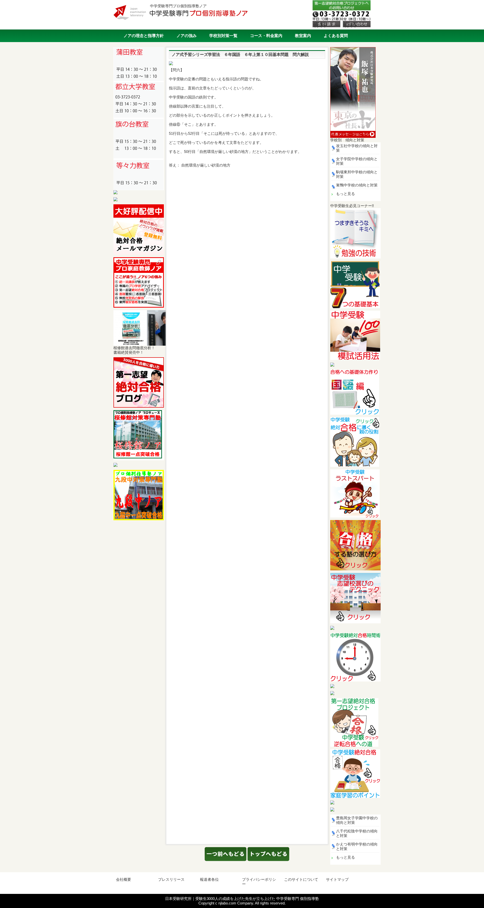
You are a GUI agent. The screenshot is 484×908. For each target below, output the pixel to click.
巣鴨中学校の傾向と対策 (357, 185)
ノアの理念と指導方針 (144, 36)
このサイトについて (301, 879)
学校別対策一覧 (223, 36)
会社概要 (123, 879)
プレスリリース (171, 879)
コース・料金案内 (266, 36)
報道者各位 (209, 879)
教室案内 (303, 36)
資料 (319, 24)
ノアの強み (186, 36)
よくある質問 (336, 36)
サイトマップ (337, 879)
